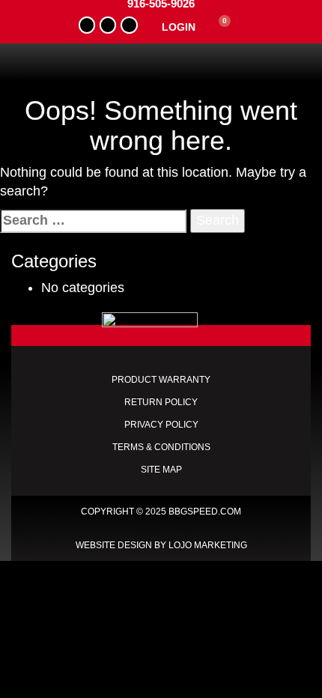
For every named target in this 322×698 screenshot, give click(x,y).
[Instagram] (129, 24)
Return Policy (161, 402)
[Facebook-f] (87, 24)
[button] (161, 62)
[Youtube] (108, 24)
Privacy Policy (161, 424)
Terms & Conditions (161, 447)
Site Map (161, 469)
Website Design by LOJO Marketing (161, 545)
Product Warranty (161, 379)
